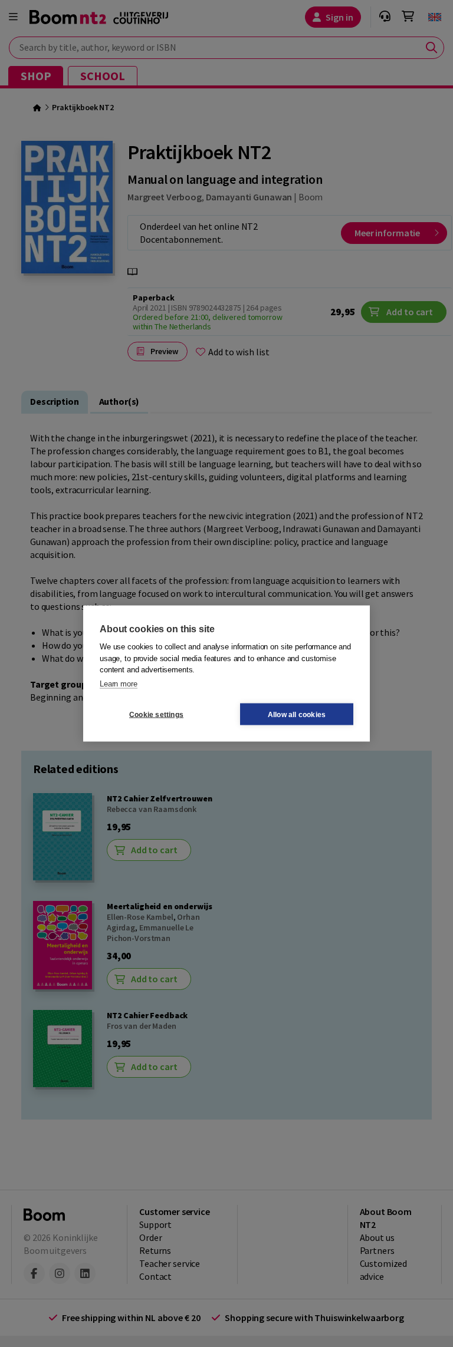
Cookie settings (156, 714)
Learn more (118, 683)
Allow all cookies (297, 714)
